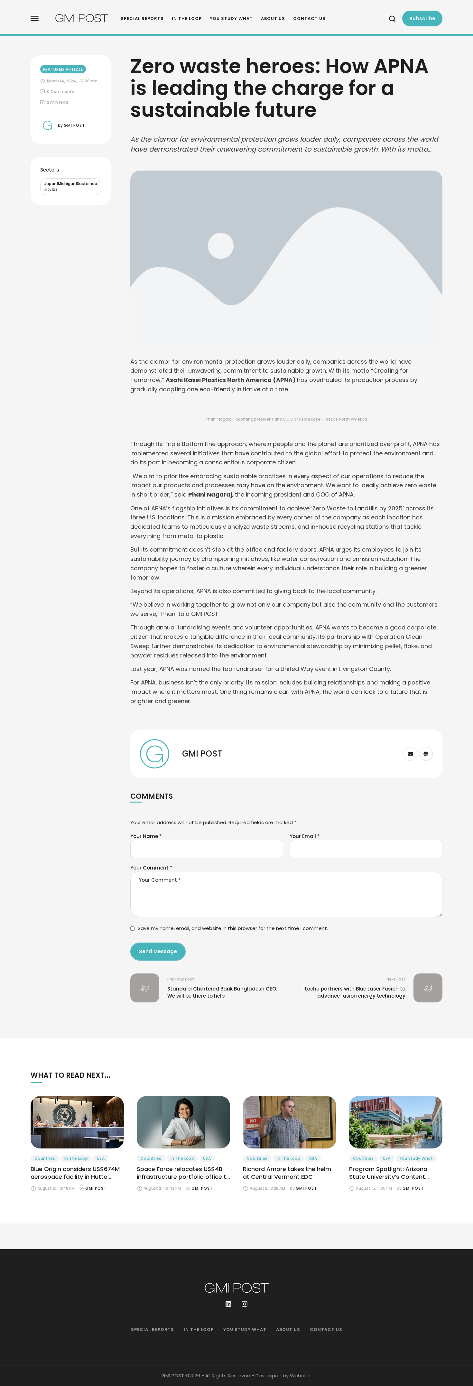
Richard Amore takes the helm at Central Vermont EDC (287, 1173)
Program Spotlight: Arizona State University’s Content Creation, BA (388, 1177)
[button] (35, 18)
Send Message (158, 951)
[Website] (426, 754)
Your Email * (305, 836)
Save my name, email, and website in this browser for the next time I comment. (233, 928)
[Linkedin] (228, 1304)
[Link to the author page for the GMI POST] (47, 125)
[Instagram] (244, 1304)
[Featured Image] (77, 1122)
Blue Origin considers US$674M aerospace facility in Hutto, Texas (75, 1177)
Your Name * (146, 836)
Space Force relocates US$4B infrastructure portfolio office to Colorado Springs (183, 1177)
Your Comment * (151, 867)
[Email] (410, 754)
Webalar (300, 1375)
